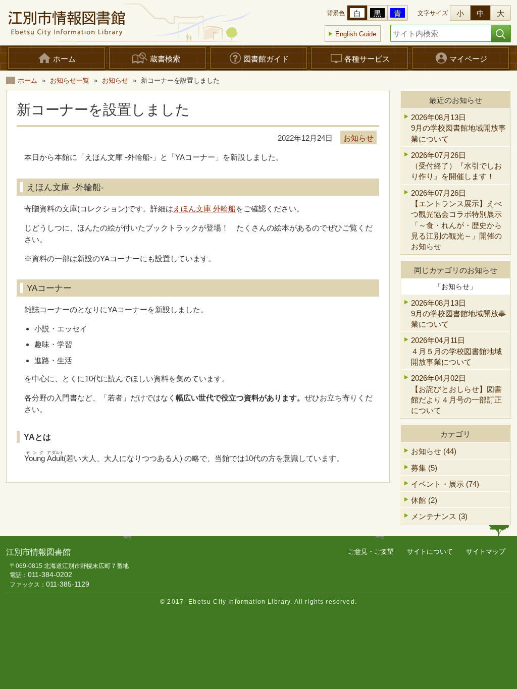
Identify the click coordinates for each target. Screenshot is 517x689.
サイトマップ (485, 551)
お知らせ (115, 80)
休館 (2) (424, 500)
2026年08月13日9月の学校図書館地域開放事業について (458, 128)
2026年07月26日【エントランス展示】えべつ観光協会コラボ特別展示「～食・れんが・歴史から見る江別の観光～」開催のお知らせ (456, 220)
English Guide (355, 34)
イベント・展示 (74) (445, 484)
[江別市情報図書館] (66, 23)
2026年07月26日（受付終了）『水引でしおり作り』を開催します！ (456, 166)
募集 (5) (424, 468)
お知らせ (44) (433, 451)
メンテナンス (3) (439, 516)
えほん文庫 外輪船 (204, 208)
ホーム (27, 80)
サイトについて (430, 551)
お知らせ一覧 (69, 80)
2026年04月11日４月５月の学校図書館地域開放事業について (456, 351)
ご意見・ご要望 (371, 551)
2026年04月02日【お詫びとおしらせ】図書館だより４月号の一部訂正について (456, 394)
